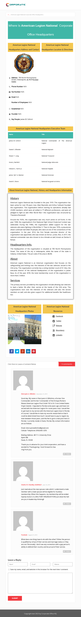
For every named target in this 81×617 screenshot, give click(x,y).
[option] (16, 329)
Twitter (58, 321)
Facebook (59, 316)
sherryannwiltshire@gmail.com (37, 428)
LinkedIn (59, 335)
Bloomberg (60, 330)
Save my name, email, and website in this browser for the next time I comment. (39, 569)
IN (27, 80)
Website (59, 326)
